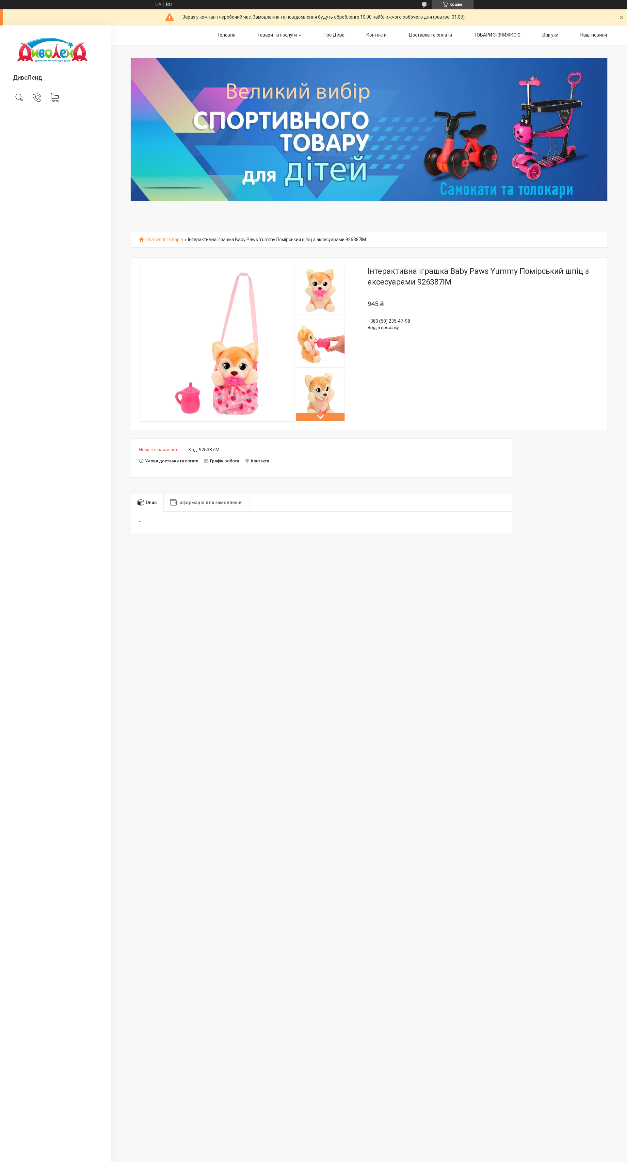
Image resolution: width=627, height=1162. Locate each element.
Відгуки (550, 35)
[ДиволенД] (55, 50)
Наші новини (593, 35)
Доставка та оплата (430, 35)
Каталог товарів (165, 239)
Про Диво (334, 35)
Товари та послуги (277, 35)
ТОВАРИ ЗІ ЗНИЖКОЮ (497, 35)
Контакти (376, 35)
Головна (226, 35)
